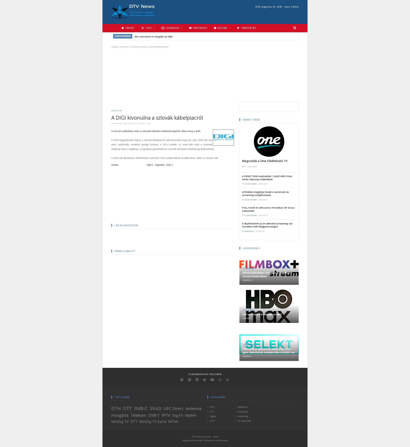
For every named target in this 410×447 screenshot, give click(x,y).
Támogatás (248, 28)
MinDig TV (120, 421)
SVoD (155, 408)
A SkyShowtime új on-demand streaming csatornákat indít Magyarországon (267, 225)
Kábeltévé (242, 406)
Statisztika (242, 411)
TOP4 (148, 28)
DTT (244, 167)
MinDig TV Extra (152, 421)
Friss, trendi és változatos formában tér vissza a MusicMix (268, 209)
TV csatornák (249, 184)
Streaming (248, 231)
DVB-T (154, 415)
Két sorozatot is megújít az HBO (154, 36)
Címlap (129, 28)
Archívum (124, 46)
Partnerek (200, 28)
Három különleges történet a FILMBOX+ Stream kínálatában (267, 274)
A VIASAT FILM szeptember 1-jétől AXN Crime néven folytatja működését (267, 178)
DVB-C (169, 164)
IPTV (166, 415)
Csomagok (172, 28)
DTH (116, 408)
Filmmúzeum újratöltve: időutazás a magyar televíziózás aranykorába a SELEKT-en (269, 350)
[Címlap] (133, 11)
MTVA (173, 421)
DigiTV (150, 164)
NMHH (190, 415)
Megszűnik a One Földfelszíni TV (264, 161)
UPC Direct (174, 408)
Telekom (138, 415)
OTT (127, 408)
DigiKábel (160, 164)
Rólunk (222, 28)
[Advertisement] (205, 74)
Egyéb (213, 416)
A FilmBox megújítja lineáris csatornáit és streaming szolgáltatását (265, 193)
